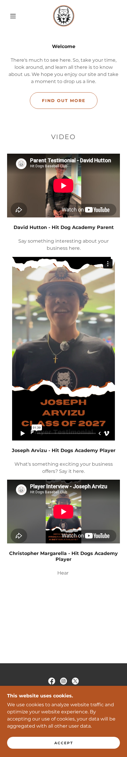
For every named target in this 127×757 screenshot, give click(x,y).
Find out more (63, 100)
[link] (64, 16)
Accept (63, 743)
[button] (13, 16)
